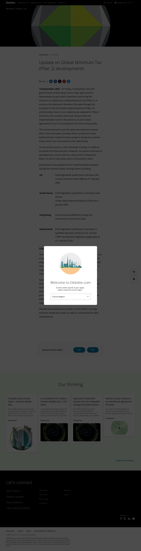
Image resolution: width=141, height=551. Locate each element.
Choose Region (58, 296)
